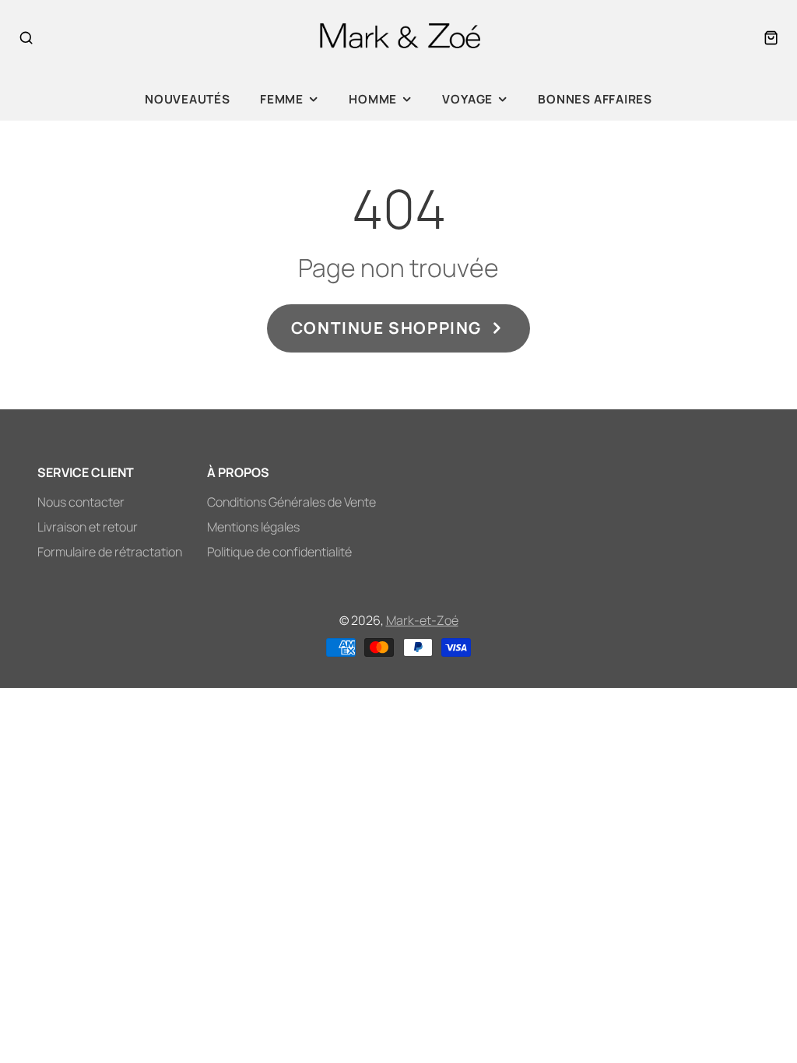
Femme (282, 99)
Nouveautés (187, 99)
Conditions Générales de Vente (291, 501)
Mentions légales (253, 526)
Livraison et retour (87, 526)
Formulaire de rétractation (109, 551)
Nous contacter (81, 501)
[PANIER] (771, 37)
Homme (373, 99)
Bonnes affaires (595, 99)
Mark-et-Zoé (422, 620)
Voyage (467, 99)
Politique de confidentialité (279, 551)
